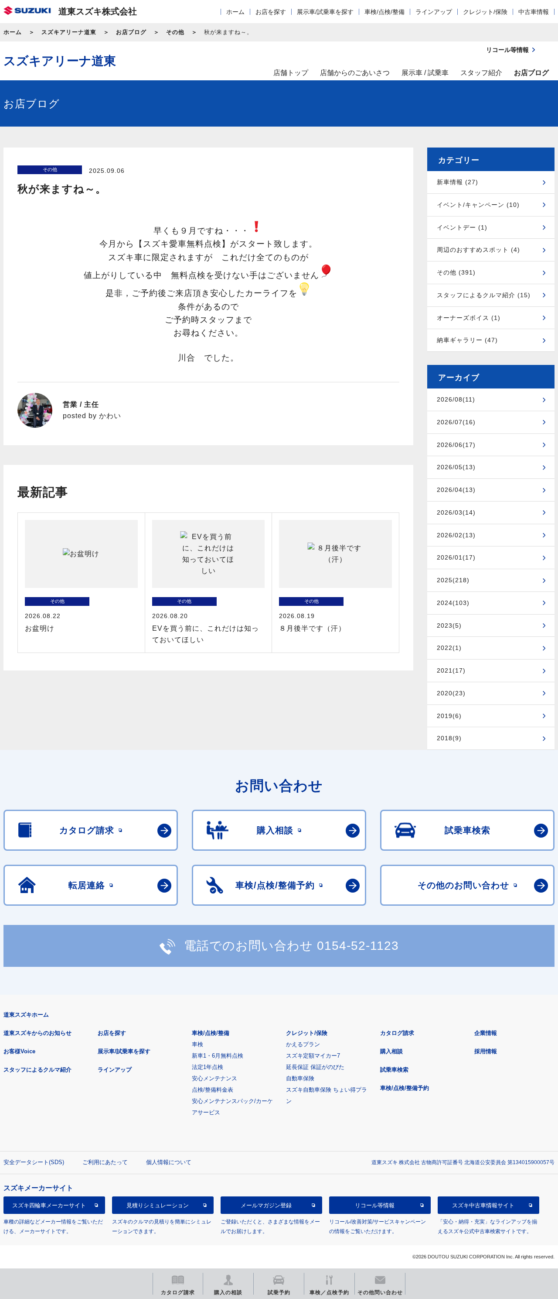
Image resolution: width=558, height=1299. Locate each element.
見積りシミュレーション (157, 1205)
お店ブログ (131, 32)
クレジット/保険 (485, 12)
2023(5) (449, 625)
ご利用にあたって (105, 1162)
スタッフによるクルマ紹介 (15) (484, 295)
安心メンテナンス (214, 1078)
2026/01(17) (456, 557)
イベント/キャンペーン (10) (478, 204)
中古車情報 (533, 12)
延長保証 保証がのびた (315, 1067)
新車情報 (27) (457, 182)
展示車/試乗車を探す (325, 12)
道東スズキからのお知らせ (37, 1033)
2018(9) (449, 738)
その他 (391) (456, 272)
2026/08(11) (456, 399)
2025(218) (453, 580)
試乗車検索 (394, 1069)
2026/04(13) (456, 489)
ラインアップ (433, 12)
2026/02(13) (456, 535)
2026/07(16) (456, 422)
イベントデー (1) (462, 227)
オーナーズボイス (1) (468, 317)
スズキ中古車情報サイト (483, 1205)
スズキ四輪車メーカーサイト (49, 1205)
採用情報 (485, 1051)
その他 (175, 32)
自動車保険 (300, 1078)
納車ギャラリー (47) (467, 340)
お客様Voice (19, 1051)
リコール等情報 (375, 1205)
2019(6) (449, 715)
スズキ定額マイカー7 (313, 1055)
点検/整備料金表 (212, 1089)
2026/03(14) (456, 512)
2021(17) (451, 670)
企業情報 (485, 1033)
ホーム (235, 12)
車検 (197, 1044)
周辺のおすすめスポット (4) (478, 249)
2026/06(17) (456, 444)
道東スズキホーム (26, 1014)
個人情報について (168, 1162)
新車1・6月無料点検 (217, 1055)
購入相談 (391, 1051)
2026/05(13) (456, 467)
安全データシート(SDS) (33, 1162)
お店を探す (270, 12)
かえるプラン (303, 1044)
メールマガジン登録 (266, 1205)
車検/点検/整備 (384, 12)
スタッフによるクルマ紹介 (37, 1069)
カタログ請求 (397, 1033)
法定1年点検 (207, 1067)
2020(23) (451, 693)
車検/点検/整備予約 (404, 1088)
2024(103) (453, 602)
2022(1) (449, 647)
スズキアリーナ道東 (68, 32)
